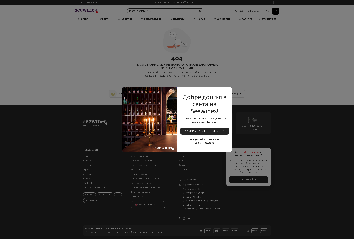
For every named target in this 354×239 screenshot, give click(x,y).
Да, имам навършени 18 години (204, 131)
